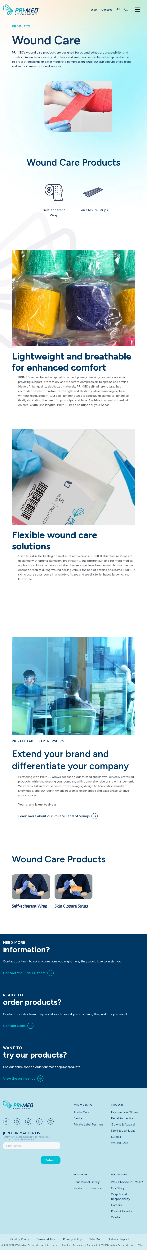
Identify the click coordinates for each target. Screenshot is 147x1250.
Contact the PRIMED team (24, 973)
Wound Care (119, 1143)
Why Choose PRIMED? (127, 1182)
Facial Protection (123, 1118)
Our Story (117, 1188)
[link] (58, 816)
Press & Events (121, 1211)
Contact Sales (14, 1025)
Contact (106, 9)
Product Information (88, 1188)
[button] (118, 9)
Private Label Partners (89, 1124)
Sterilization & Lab (123, 1130)
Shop (94, 9)
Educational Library (87, 1182)
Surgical (116, 1137)
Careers (116, 1205)
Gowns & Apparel (123, 1124)
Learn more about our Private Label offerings (54, 816)
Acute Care (81, 1112)
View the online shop (19, 1078)
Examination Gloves (124, 1112)
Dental (78, 1118)
